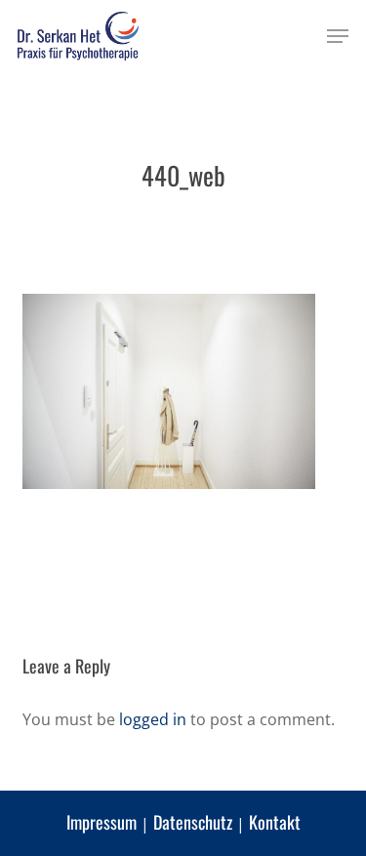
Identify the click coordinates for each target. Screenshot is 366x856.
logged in (152, 719)
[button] (337, 36)
